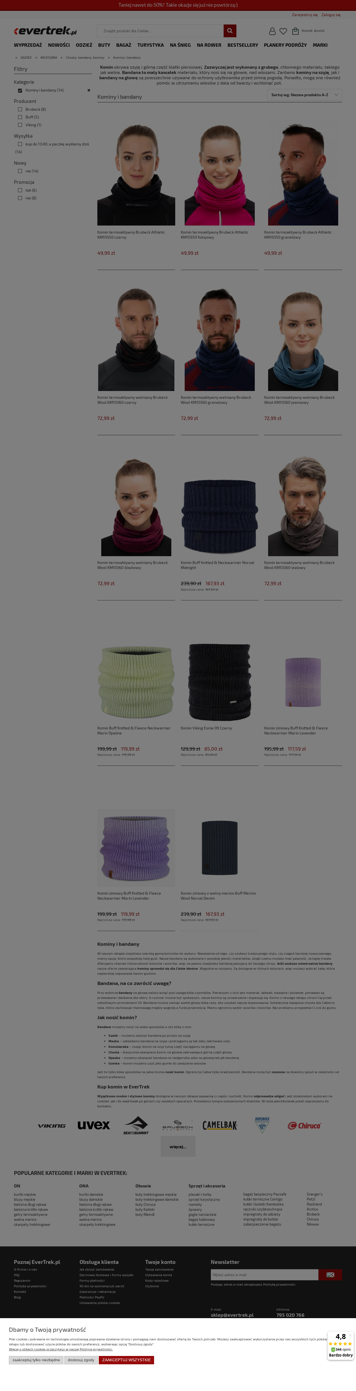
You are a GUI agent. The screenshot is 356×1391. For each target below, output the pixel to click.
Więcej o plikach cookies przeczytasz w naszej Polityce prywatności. (61, 1349)
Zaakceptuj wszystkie (126, 1360)
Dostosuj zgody (81, 1360)
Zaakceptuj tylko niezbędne (36, 1360)
